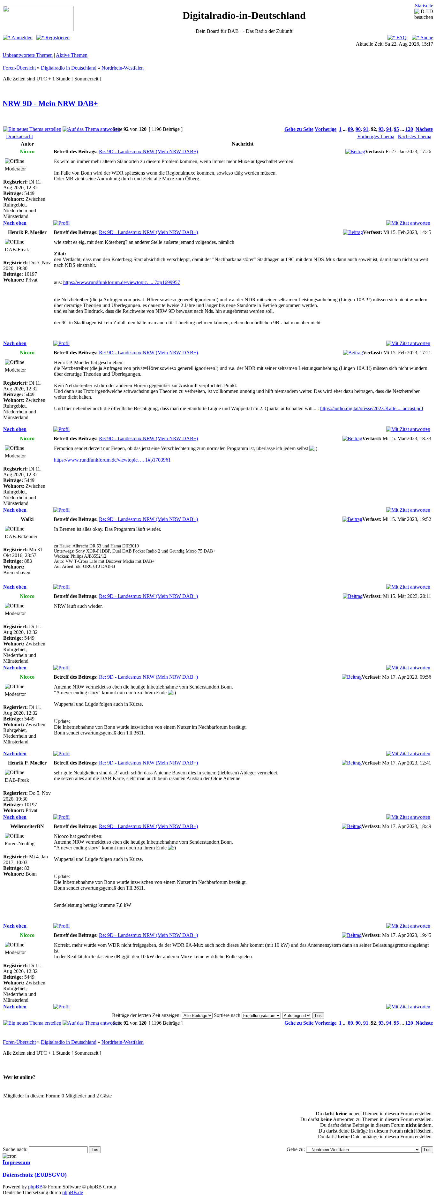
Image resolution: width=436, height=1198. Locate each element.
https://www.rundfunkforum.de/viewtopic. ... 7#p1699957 (121, 282)
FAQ (401, 37)
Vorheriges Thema (375, 136)
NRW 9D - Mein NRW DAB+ (50, 103)
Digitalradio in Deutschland (68, 68)
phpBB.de (72, 1192)
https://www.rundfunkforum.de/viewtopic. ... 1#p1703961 (112, 460)
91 (365, 129)
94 (388, 129)
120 (409, 129)
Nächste (424, 129)
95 (396, 129)
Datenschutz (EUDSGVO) (35, 1175)
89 (350, 129)
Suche (426, 37)
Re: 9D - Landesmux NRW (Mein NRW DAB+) (148, 151)
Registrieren (57, 37)
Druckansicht (19, 136)
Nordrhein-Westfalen (122, 68)
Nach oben (14, 223)
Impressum (16, 1162)
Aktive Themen (71, 55)
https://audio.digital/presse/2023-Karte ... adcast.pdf (371, 408)
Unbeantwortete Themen (28, 55)
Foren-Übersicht (19, 68)
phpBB (35, 1186)
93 (381, 129)
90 (358, 129)
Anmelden (22, 37)
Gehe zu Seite (298, 129)
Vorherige (325, 129)
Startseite (424, 5)
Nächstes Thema (414, 136)
